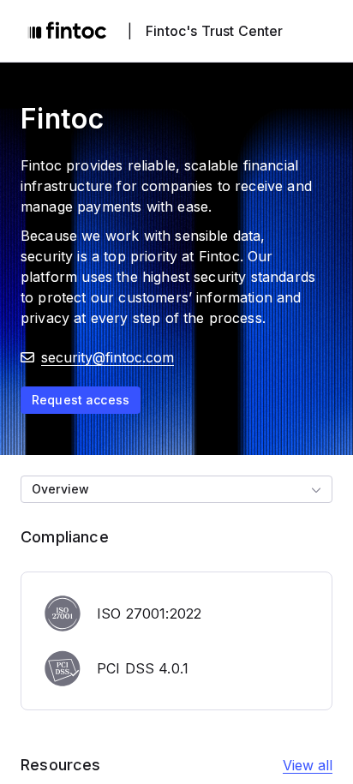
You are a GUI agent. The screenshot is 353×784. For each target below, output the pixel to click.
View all (307, 765)
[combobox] (176, 489)
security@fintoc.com (107, 357)
